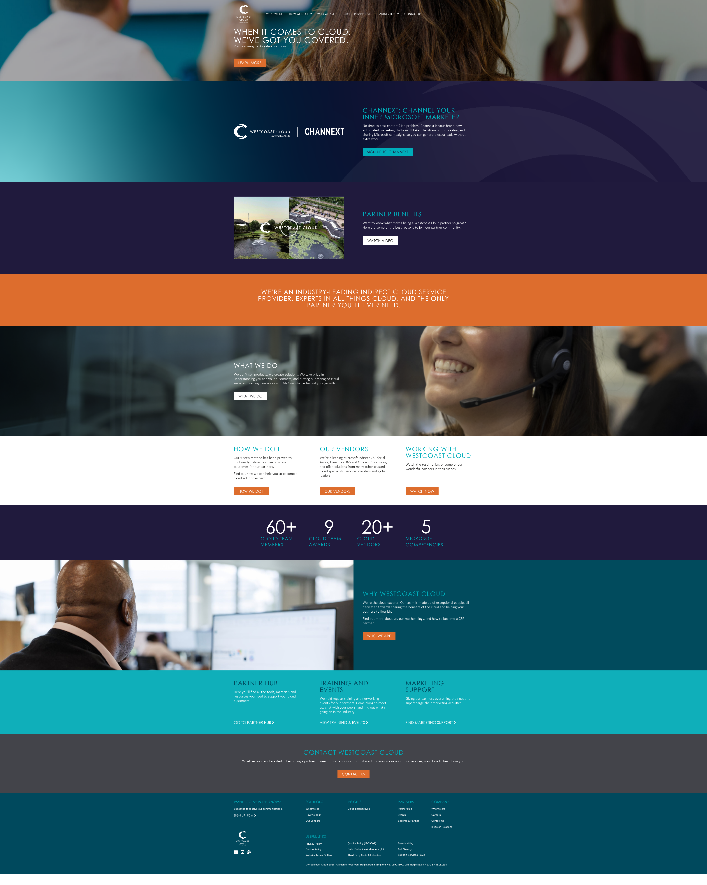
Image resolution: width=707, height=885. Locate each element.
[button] (289, 227)
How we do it (298, 13)
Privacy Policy (314, 843)
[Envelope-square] (242, 852)
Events (402, 814)
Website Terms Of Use (319, 855)
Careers (436, 814)
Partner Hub (386, 13)
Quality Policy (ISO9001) (362, 843)
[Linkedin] (236, 852)
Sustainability (405, 843)
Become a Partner (408, 820)
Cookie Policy (313, 849)
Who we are (326, 13)
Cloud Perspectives (358, 13)
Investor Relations (441, 826)
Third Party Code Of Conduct (364, 855)
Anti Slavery (405, 849)
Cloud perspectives (359, 808)
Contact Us (412, 13)
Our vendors (313, 820)
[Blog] (249, 852)
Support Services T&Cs (411, 854)
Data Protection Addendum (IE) (366, 849)
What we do (275, 13)
